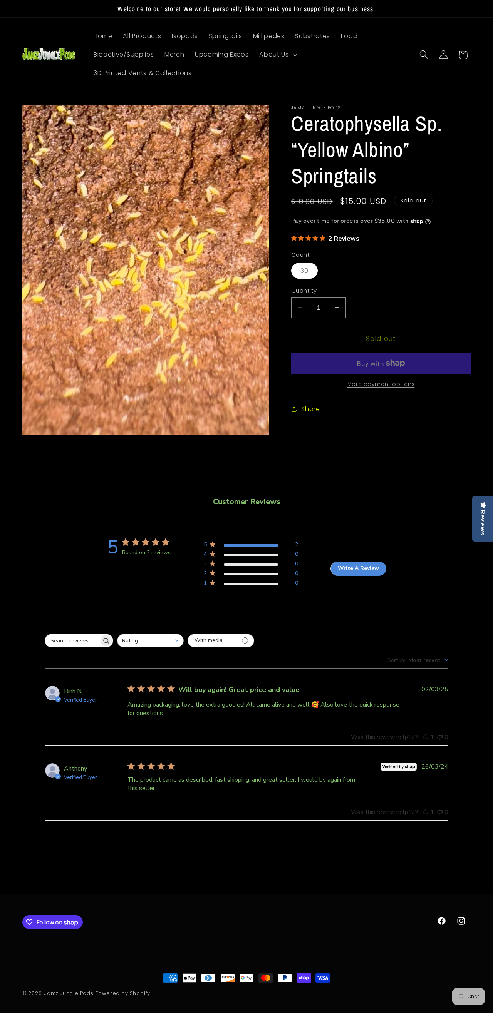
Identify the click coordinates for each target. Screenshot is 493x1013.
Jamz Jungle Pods (69, 993)
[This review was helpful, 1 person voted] (425, 737)
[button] (277, 54)
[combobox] (150, 640)
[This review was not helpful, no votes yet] (440, 737)
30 (309, 272)
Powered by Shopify (123, 993)
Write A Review (358, 568)
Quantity (304, 290)
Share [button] (310, 409)
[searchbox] (72, 640)
